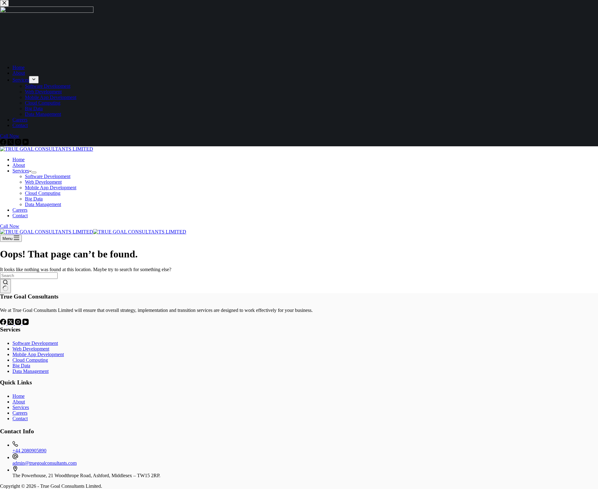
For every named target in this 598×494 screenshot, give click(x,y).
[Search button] (5, 286)
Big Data (34, 198)
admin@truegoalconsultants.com (44, 463)
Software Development (47, 176)
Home (18, 159)
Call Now (9, 226)
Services (20, 170)
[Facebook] (3, 323)
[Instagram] (18, 323)
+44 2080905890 (29, 450)
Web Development (43, 182)
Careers (19, 210)
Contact (20, 215)
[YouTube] (25, 323)
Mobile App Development (50, 187)
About (18, 165)
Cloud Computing (42, 193)
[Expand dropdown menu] (33, 172)
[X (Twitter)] (11, 323)
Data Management (43, 204)
